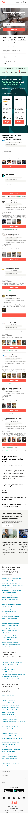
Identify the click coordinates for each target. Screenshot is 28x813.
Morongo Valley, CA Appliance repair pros (11, 604)
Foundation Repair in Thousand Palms (11, 754)
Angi (20, 540)
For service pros (5, 775)
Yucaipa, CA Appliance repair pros (10, 635)
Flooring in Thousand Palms (8, 731)
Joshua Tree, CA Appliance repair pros (11, 606)
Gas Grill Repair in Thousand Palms (10, 676)
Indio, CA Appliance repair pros (9, 592)
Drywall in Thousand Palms (8, 751)
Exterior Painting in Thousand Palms (10, 705)
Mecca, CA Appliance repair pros (9, 630)
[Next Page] (25, 450)
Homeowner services (6, 771)
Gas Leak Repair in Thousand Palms (10, 671)
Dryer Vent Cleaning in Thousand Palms (11, 679)
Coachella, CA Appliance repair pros (10, 599)
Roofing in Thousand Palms (8, 695)
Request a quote (6, 122)
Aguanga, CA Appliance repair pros (10, 621)
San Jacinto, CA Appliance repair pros (10, 616)
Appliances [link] (4, 5)
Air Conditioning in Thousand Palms (10, 698)
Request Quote (14, 167)
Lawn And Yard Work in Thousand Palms (11, 702)
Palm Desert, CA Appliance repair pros (11, 583)
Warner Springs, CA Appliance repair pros (11, 647)
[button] (4, 162)
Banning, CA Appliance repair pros (10, 614)
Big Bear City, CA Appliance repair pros (11, 632)
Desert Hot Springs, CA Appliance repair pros (12, 585)
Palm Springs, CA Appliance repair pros (11, 595)
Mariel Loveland (6, 540)
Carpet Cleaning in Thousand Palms (10, 736)
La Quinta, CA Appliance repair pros (10, 597)
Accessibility (14, 808)
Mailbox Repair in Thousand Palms (10, 726)
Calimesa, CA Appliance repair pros (10, 639)
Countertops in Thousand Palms (9, 733)
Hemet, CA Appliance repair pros (9, 618)
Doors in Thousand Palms (8, 747)
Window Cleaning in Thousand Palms (10, 763)
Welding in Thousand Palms (8, 765)
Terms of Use (10, 806)
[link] (4, 117)
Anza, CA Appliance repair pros (9, 611)
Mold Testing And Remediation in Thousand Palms (13, 721)
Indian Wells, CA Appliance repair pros (11, 588)
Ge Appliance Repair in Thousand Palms (11, 664)
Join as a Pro (19, 2)
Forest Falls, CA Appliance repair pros (10, 623)
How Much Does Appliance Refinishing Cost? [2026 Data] (9, 544)
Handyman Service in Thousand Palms (11, 728)
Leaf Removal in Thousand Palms (9, 724)
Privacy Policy (17, 806)
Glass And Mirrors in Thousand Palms (10, 761)
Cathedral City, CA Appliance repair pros (11, 580)
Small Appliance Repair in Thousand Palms (12, 662)
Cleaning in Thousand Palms (8, 700)
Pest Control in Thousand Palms (9, 756)
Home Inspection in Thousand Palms (10, 717)
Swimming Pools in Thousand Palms (10, 707)
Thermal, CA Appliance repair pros (10, 625)
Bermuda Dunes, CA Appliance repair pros (11, 590)
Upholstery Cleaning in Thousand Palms (11, 749)
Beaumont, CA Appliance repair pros (10, 628)
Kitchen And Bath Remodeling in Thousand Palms (13, 674)
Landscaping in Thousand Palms (9, 758)
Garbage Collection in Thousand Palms (11, 710)
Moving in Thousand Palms (8, 714)
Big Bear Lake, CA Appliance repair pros (11, 644)
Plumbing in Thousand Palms (8, 667)
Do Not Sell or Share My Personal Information (14, 810)
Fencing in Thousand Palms (8, 712)
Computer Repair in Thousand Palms (10, 742)
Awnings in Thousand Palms (8, 744)
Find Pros (14, 29)
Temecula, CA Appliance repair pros (10, 642)
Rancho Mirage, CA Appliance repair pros (11, 578)
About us (3, 782)
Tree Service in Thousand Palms (9, 719)
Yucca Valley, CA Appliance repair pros (11, 609)
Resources (4, 778)
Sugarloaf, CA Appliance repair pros (10, 637)
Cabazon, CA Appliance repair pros (10, 602)
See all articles (7, 526)
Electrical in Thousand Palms (8, 669)
